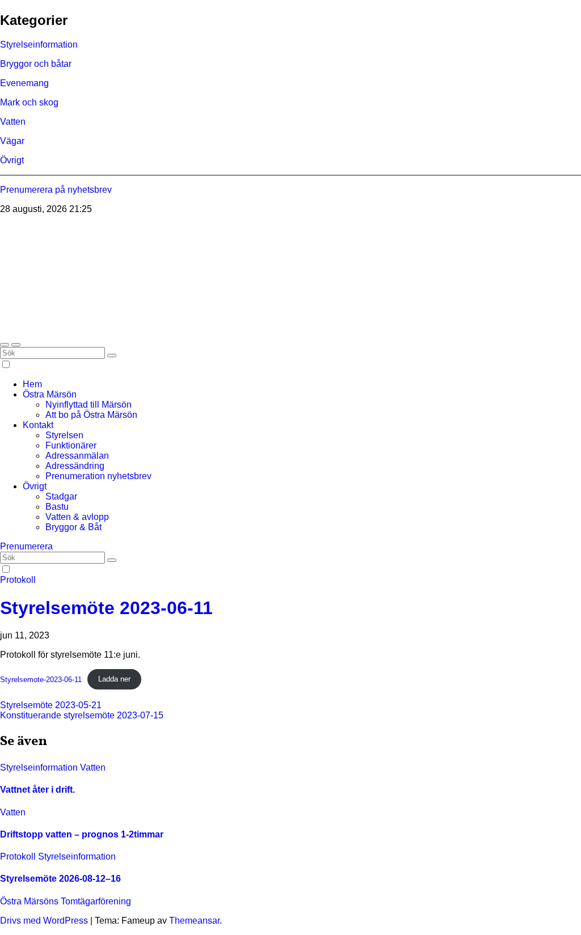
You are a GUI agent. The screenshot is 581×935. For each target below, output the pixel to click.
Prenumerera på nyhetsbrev (56, 189)
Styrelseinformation (39, 44)
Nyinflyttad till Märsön (88, 404)
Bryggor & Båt (73, 527)
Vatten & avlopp (77, 517)
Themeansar (194, 920)
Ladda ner (114, 679)
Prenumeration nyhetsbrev (98, 476)
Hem (32, 384)
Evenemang (24, 83)
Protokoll (18, 580)
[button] (4, 344)
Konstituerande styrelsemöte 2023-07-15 (81, 715)
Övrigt (12, 160)
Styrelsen (64, 435)
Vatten (13, 121)
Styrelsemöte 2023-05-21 (51, 705)
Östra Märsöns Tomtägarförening (146, 235)
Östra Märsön (50, 394)
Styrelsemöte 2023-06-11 (106, 608)
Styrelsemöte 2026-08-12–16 (60, 878)
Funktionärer (70, 445)
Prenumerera (26, 546)
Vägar (12, 141)
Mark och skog (29, 102)
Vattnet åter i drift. (37, 789)
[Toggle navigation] (15, 344)
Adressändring (74, 466)
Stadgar (61, 496)
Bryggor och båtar (35, 64)
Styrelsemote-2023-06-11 (41, 679)
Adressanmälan (77, 455)
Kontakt (38, 425)
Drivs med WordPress (45, 920)
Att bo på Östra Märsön (91, 415)
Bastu (57, 506)
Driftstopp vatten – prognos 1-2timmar (81, 834)
